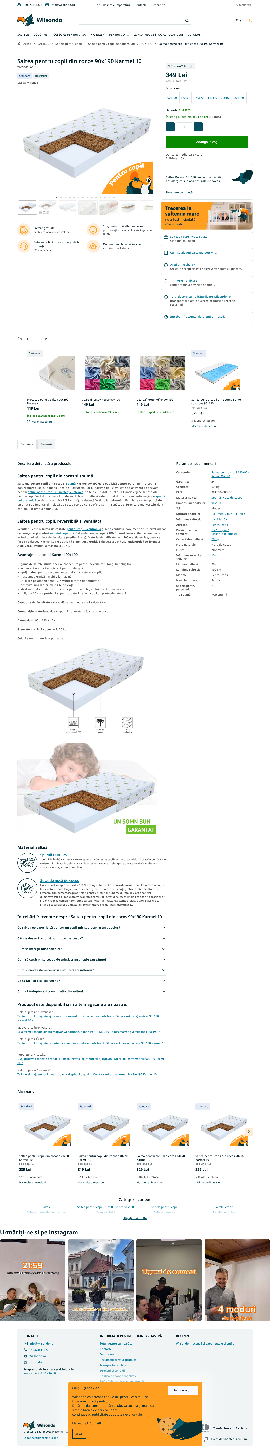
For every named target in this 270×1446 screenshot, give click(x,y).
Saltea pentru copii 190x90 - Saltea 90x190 (230, 474)
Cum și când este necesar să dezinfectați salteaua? (55, 970)
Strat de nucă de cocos (59, 880)
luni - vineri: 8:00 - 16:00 (50, 1371)
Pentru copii (219, 525)
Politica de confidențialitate (118, 1376)
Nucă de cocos (232, 497)
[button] (56, 197)
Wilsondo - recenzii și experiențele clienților (206, 1343)
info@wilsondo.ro (41, 1343)
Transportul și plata (113, 1365)
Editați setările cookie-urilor (40, 1438)
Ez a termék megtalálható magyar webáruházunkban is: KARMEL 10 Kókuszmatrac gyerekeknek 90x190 (88, 1032)
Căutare (186, 20)
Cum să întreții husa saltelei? (39, 949)
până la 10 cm (220, 519)
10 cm (215, 555)
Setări (79, 1433)
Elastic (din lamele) (224, 534)
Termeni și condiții (112, 1370)
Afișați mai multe (135, 1218)
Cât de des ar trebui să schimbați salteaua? (50, 938)
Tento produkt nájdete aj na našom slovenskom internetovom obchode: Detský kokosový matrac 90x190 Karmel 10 (88, 1018)
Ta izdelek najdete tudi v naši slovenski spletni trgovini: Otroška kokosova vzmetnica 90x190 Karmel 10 (88, 1074)
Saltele (46, 1207)
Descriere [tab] (27, 444)
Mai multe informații (86, 1423)
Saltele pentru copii (164, 1207)
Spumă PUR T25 (53, 854)
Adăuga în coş (206, 142)
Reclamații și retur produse (118, 1360)
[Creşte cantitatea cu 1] (198, 126)
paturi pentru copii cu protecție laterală (55, 492)
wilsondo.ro (37, 1362)
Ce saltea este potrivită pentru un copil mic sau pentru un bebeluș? (68, 927)
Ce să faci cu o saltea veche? (38, 981)
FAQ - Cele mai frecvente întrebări (122, 1381)
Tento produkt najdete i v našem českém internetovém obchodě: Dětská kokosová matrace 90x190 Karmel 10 (91, 1045)
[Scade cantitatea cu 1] (170, 126)
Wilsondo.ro (37, 1356)
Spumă (216, 497)
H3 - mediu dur (221, 514)
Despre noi (158, 5)
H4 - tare (239, 514)
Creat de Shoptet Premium (229, 1439)
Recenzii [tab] (46, 444)
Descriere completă (179, 192)
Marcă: (27, 82)
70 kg (215, 539)
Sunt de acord (182, 1390)
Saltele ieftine (224, 1207)
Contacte (141, 5)
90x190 (216, 503)
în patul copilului (62, 533)
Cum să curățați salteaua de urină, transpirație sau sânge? (61, 959)
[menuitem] (23, 35)
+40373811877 (39, 1350)
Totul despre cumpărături (112, 5)
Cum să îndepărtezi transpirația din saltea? (50, 991)
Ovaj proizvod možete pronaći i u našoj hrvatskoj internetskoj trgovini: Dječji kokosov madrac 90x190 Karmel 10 (91, 1061)
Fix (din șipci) (220, 530)
